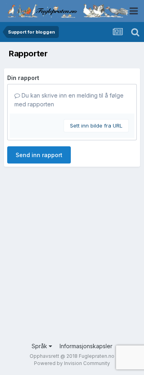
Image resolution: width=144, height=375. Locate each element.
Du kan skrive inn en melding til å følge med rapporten (69, 100)
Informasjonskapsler (86, 346)
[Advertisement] (72, 262)
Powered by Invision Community (72, 363)
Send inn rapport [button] (39, 155)
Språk (40, 346)
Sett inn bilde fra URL (96, 125)
